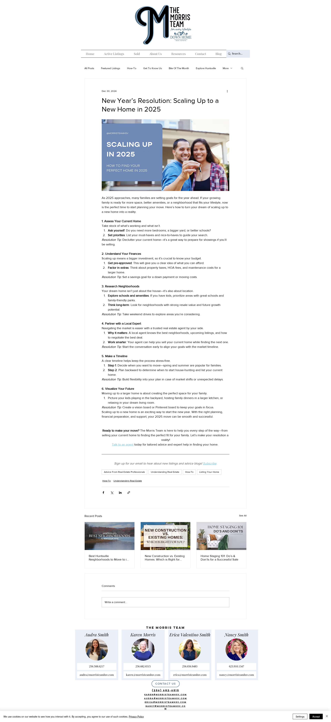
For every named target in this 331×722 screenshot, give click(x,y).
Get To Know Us (152, 68)
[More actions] (227, 91)
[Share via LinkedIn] (120, 492)
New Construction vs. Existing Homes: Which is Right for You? (165, 557)
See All (243, 515)
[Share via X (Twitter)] (111, 492)
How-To (131, 68)
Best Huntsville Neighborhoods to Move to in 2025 (108, 557)
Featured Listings (110, 68)
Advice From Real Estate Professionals (124, 472)
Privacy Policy (136, 716)
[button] (242, 68)
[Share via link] (128, 492)
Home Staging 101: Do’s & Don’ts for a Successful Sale (219, 557)
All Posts (89, 68)
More (226, 68)
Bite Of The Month (179, 68)
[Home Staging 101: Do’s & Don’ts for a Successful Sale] (221, 536)
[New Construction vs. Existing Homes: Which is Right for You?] (165, 536)
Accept (316, 716)
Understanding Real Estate (165, 472)
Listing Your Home (209, 472)
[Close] (327, 716)
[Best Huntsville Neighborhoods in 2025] (109, 536)
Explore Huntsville (206, 68)
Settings (300, 716)
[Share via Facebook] (103, 492)
